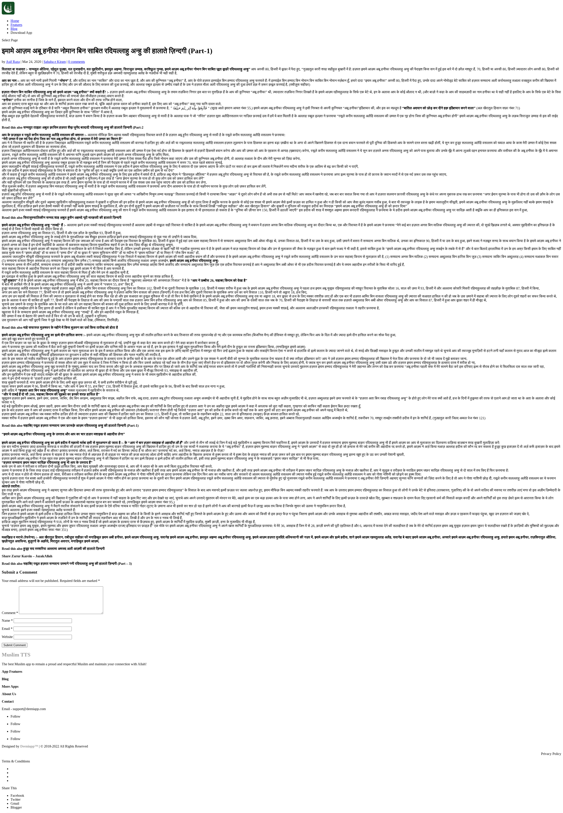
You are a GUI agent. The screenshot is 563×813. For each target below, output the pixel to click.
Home (15, 21)
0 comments (76, 62)
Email (7, 629)
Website (7, 637)
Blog (14, 29)
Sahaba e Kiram (55, 62)
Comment (10, 613)
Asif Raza (13, 62)
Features (16, 25)
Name (7, 620)
